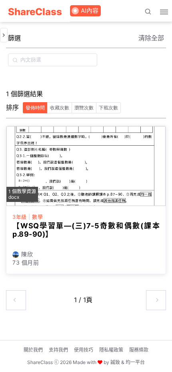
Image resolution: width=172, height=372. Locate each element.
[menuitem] (35, 11)
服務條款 (138, 350)
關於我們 (33, 350)
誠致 (115, 362)
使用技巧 (83, 350)
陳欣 (27, 254)
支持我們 (58, 350)
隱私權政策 (111, 350)
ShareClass (35, 12)
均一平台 (135, 362)
